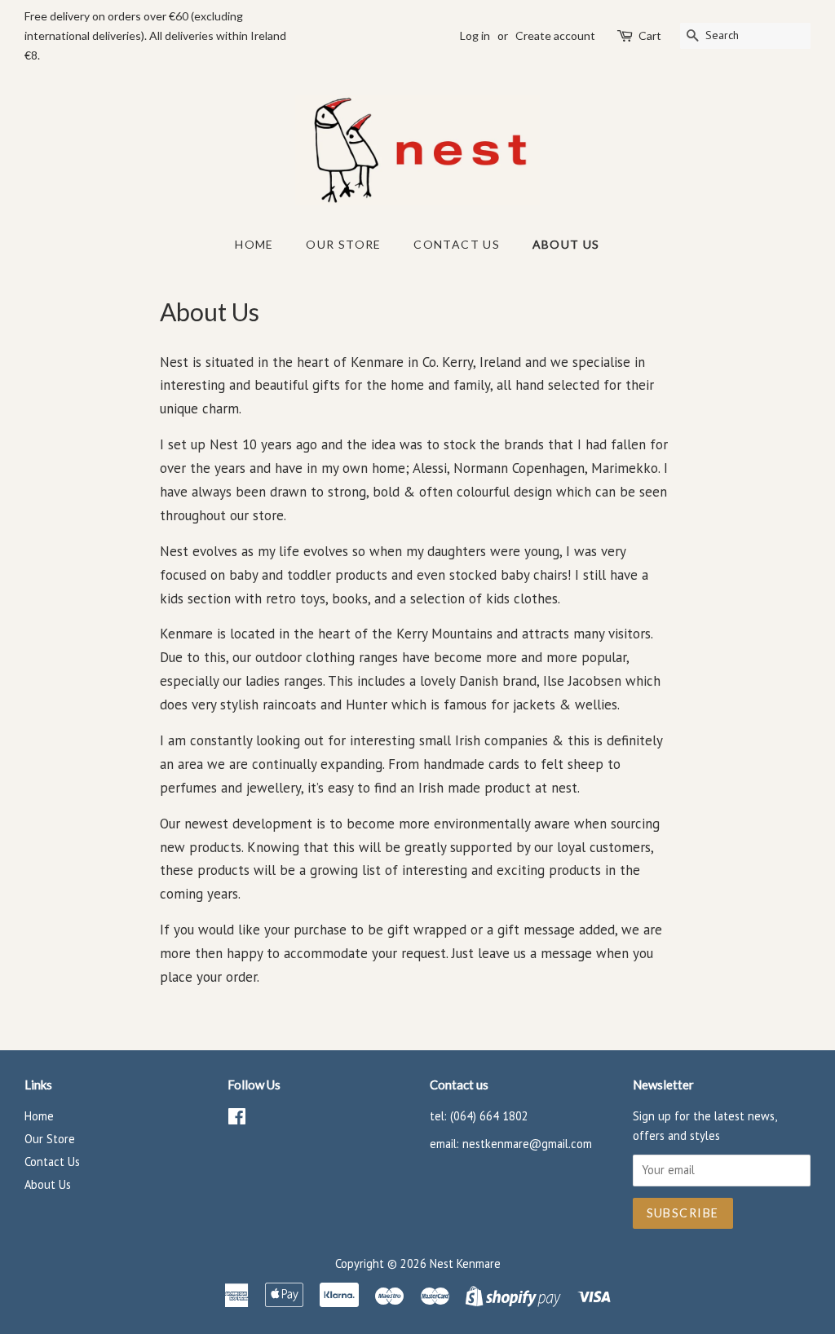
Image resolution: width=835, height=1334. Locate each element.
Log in (475, 35)
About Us (566, 244)
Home (254, 244)
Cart (649, 35)
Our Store (344, 244)
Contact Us (456, 244)
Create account (555, 35)
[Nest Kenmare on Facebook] (237, 1119)
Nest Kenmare (465, 1263)
